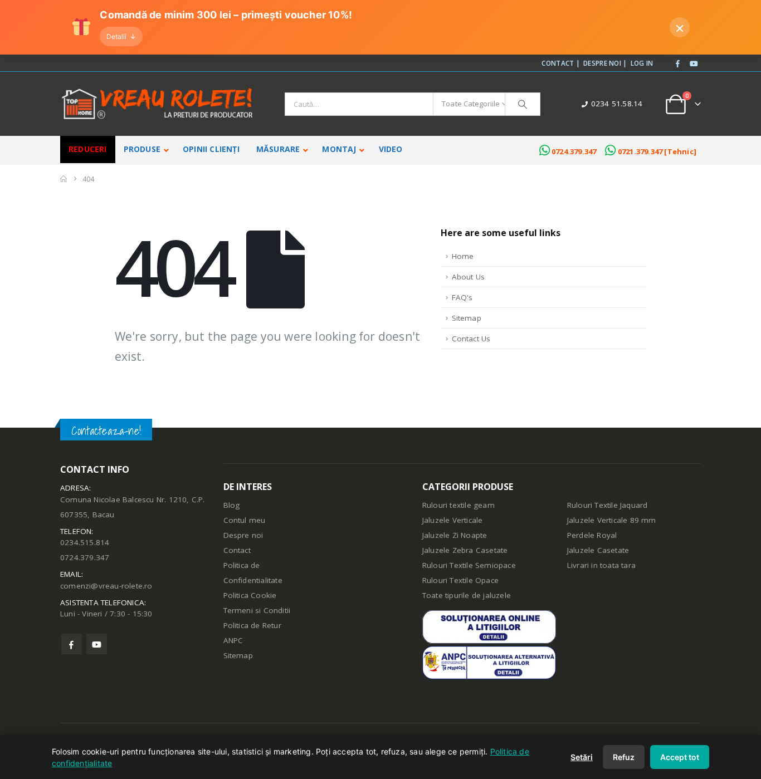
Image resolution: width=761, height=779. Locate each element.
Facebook (71, 644)
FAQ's (462, 297)
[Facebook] (678, 64)
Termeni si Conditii (257, 610)
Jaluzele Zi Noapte (454, 535)
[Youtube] (693, 64)
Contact (237, 550)
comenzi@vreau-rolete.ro (106, 586)
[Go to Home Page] (63, 179)
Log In (642, 62)
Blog (231, 505)
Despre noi (243, 535)
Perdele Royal (592, 535)
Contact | (561, 62)
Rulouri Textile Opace (460, 580)
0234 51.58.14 (617, 104)
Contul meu (244, 520)
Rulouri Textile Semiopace (469, 565)
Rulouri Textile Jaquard (607, 505)
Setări (581, 757)
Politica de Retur (252, 625)
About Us (468, 277)
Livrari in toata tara (601, 565)
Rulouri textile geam (458, 505)
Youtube (96, 644)
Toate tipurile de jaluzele (466, 595)
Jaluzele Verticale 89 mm (611, 520)
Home (463, 256)
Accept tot (679, 757)
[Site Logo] (157, 104)
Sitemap (466, 318)
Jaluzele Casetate (598, 550)
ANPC (233, 640)
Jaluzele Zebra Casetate (465, 550)
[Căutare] (522, 104)
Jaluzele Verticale (452, 520)
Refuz (624, 757)
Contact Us (471, 339)
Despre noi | (605, 62)
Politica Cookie (250, 595)
